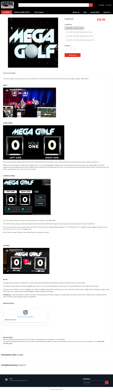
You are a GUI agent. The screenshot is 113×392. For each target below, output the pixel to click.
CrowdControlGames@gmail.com (18, 380)
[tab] (9, 73)
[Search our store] (91, 5)
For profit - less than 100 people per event (79, 32)
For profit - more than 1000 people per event (80, 40)
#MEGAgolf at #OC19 (10, 319)
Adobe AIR (26, 341)
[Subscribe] (106, 382)
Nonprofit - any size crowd (74, 28)
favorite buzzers (16, 229)
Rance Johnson (18, 322)
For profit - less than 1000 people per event (79, 36)
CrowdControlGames (58, 389)
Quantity (67, 45)
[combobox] (55, 5)
